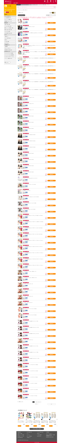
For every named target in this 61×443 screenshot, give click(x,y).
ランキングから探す (7, 31)
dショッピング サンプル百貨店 (9, 53)
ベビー (30, 4)
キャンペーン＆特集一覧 (8, 19)
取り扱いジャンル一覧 (21, 436)
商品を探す (19, 432)
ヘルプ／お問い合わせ (40, 432)
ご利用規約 (6, 46)
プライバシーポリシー (8, 48)
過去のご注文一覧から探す (8, 29)
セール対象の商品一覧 (8, 17)
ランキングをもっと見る (37, 428)
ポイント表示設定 (29, 436)
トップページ (18, 4)
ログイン (7, 62)
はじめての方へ (7, 43)
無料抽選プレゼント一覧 (8, 21)
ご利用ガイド (6, 36)
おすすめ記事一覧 (29, 432)
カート (28, 433)
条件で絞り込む (21, 15)
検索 (54, 7)
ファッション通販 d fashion (8, 58)
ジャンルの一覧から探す (8, 26)
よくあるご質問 (7, 41)
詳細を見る (51, 22)
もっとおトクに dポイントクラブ (9, 56)
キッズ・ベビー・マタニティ (24, 4)
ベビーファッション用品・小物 (42, 4)
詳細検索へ (6, 14)
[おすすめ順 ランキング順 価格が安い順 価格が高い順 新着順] (50, 15)
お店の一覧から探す (7, 24)
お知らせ (38, 433)
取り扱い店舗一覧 (20, 437)
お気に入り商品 (20, 433)
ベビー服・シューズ (34, 4)
